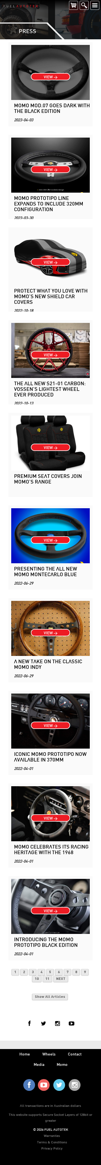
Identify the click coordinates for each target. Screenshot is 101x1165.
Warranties (52, 1135)
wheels (49, 1054)
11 (47, 979)
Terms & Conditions (52, 1142)
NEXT (60, 979)
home (24, 1054)
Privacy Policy (52, 1148)
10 (37, 979)
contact (75, 1054)
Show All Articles (50, 996)
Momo (62, 1064)
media (39, 1064)
